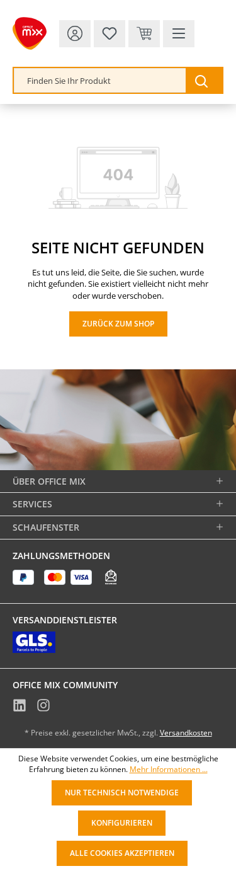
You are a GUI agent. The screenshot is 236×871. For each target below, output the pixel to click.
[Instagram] (43, 706)
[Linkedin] (19, 706)
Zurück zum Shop (118, 323)
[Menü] (178, 33)
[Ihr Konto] (75, 33)
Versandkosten (186, 732)
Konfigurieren (121, 822)
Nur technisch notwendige (122, 792)
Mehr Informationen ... (169, 769)
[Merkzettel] (109, 33)
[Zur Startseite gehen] (30, 33)
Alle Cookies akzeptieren (122, 853)
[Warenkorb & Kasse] (144, 33)
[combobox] (100, 80)
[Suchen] (204, 80)
